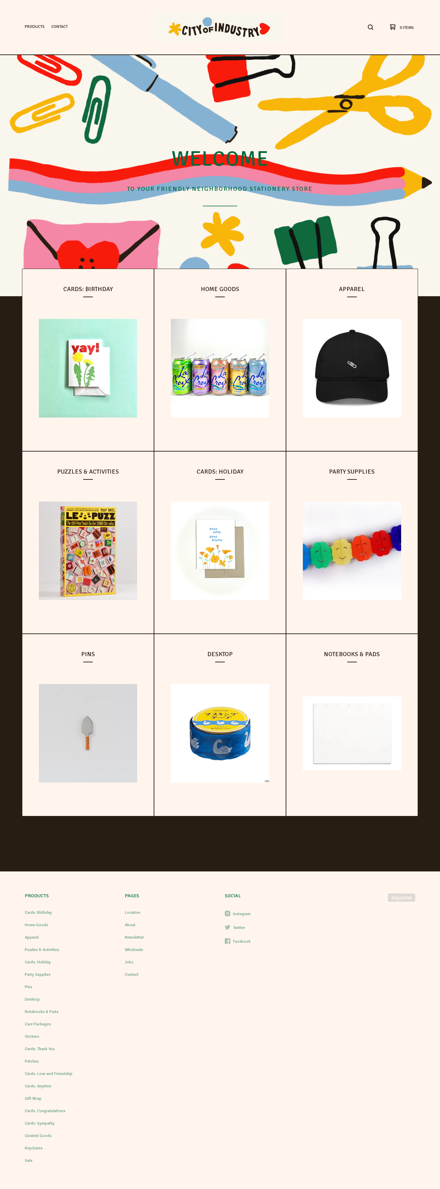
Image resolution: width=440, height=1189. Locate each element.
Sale (28, 1160)
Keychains (34, 1148)
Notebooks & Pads (41, 1011)
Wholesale (134, 949)
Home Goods (36, 925)
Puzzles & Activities (42, 949)
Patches (32, 1061)
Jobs (129, 962)
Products (35, 26)
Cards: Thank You (40, 1049)
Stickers (32, 1036)
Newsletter (134, 937)
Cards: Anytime (38, 1086)
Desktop (32, 999)
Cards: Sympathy (40, 1123)
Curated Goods (38, 1135)
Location (132, 912)
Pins (28, 987)
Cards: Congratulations (45, 1111)
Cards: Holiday (38, 962)
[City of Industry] (219, 27)
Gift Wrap (33, 1098)
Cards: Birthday (38, 912)
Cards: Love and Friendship (49, 1073)
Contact (59, 26)
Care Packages (38, 1024)
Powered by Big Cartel (401, 897)
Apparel (31, 937)
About (130, 925)
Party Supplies (38, 974)
